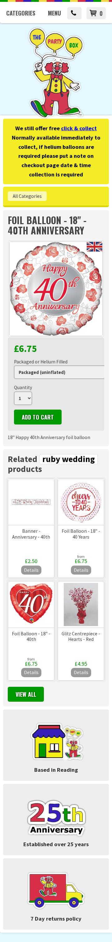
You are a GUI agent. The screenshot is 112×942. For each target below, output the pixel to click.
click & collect (79, 128)
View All (26, 694)
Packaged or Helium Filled (41, 362)
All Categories (27, 196)
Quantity (23, 387)
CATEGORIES (20, 13)
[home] (56, 118)
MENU (54, 13)
